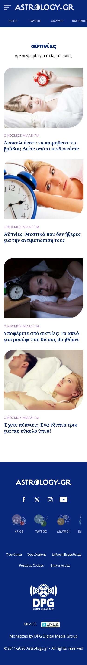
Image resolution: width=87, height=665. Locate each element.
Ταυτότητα (14, 554)
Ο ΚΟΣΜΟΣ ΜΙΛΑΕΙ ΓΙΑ (21, 135)
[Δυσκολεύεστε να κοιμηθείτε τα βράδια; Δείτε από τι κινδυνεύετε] (43, 97)
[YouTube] (63, 500)
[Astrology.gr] (44, 8)
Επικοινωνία (60, 565)
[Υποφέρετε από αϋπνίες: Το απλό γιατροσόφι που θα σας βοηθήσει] (43, 288)
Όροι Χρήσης (36, 554)
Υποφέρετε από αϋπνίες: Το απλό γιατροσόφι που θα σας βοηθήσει (41, 336)
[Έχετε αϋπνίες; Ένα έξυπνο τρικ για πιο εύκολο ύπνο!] (43, 380)
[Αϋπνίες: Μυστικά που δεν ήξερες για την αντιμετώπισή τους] (43, 189)
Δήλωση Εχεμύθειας (66, 554)
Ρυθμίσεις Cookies (31, 565)
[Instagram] (50, 500)
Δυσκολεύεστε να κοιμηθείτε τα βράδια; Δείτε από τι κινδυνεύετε (41, 145)
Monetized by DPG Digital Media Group (44, 636)
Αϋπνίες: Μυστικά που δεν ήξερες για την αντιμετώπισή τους (42, 237)
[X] (37, 500)
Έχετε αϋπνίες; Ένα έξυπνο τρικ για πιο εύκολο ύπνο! (40, 428)
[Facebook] (24, 500)
